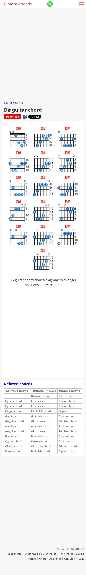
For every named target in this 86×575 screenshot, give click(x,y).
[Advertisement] (43, 53)
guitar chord (13, 401)
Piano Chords (69, 391)
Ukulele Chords (44, 391)
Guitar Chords (13, 103)
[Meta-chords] (4, 4)
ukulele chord (41, 396)
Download (12, 116)
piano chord (68, 396)
